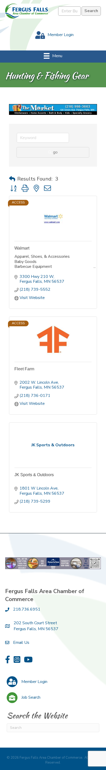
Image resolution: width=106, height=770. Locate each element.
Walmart (21, 248)
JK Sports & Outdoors (34, 475)
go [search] (55, 152)
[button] (12, 179)
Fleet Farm (24, 369)
